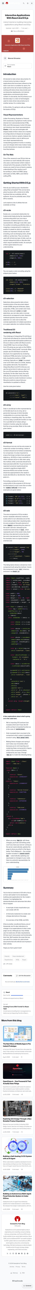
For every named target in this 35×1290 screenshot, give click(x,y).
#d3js (17, 960)
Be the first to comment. (23, 982)
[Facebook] (22, 1253)
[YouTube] (19, 1253)
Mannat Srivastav (14, 58)
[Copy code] (29, 252)
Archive (12, 1267)
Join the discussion (24, 976)
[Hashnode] (27, 1253)
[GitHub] (13, 1253)
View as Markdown (18, 31)
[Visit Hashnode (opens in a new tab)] (17, 1281)
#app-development (18, 956)
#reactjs (6, 956)
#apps (24, 960)
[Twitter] (7, 1253)
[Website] (25, 1253)
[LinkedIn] (16, 1253)
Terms (23, 1267)
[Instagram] (10, 1253)
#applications (8, 960)
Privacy (18, 1267)
